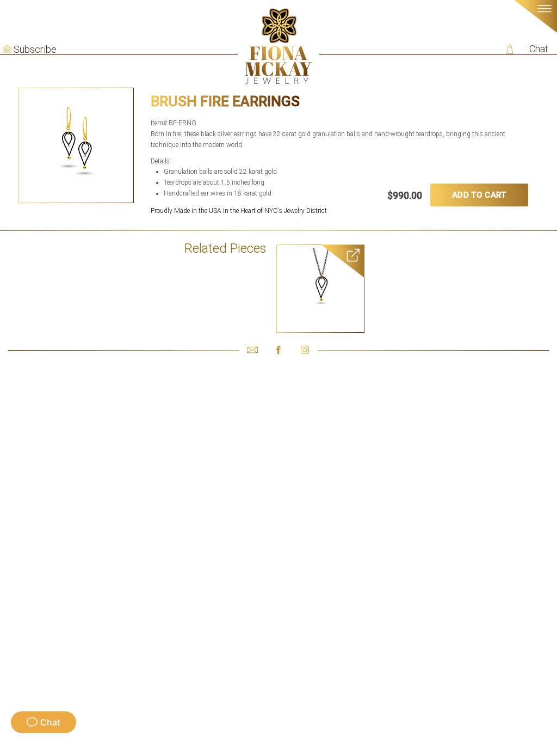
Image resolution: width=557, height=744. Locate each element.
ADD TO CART (479, 195)
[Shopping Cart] (510, 49)
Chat (538, 48)
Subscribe (35, 49)
